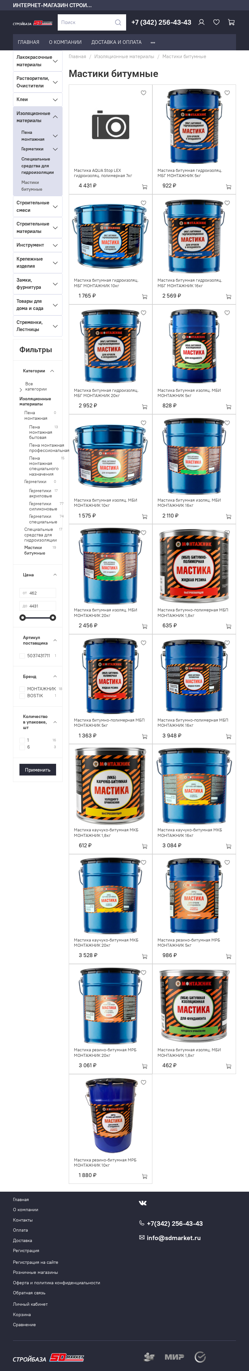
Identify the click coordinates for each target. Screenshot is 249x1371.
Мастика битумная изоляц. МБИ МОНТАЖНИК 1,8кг (189, 1052)
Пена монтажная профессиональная (49, 448)
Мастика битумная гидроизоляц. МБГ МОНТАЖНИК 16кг (190, 282)
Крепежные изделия (30, 262)
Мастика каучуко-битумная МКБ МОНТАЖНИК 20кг (106, 942)
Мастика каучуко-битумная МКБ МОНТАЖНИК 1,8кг (106, 832)
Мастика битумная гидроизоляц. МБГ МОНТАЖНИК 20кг (106, 393)
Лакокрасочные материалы (33, 61)
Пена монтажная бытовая (40, 432)
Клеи (22, 99)
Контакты (23, 1220)
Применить (38, 770)
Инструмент (30, 245)
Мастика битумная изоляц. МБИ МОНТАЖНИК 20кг (105, 612)
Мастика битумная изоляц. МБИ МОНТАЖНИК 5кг (189, 393)
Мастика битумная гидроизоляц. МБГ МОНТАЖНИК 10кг (106, 282)
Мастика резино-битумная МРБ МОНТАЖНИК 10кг (105, 1162)
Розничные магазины (35, 1272)
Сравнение (24, 1324)
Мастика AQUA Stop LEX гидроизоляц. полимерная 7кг (103, 173)
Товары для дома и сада (30, 305)
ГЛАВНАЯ (28, 42)
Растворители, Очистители (33, 82)
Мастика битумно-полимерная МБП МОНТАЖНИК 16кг (193, 722)
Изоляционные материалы (124, 56)
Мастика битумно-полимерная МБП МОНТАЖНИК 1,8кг (193, 612)
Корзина (22, 1314)
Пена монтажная (32, 135)
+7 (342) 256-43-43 (161, 22)
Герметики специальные (43, 519)
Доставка (22, 1240)
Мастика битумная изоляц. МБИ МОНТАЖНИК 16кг (189, 502)
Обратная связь (29, 1293)
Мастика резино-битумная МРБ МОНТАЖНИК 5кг (189, 942)
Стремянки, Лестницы (30, 326)
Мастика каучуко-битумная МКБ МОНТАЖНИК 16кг (190, 832)
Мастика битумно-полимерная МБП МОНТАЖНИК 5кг (109, 722)
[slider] (23, 617)
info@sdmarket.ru (173, 1238)
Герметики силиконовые (43, 506)
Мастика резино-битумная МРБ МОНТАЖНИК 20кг (105, 1052)
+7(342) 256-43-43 (174, 1223)
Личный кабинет (30, 1304)
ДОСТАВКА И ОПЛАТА (116, 42)
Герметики (32, 149)
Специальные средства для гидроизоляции (37, 165)
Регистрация (26, 1250)
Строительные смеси (33, 206)
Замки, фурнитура (29, 283)
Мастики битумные (31, 185)
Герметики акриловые (40, 493)
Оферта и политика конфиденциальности (56, 1283)
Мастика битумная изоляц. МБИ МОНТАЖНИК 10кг (105, 502)
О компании (25, 1209)
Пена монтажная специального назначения (44, 466)
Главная (77, 56)
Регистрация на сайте (35, 1262)
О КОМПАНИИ (65, 42)
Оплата (20, 1230)
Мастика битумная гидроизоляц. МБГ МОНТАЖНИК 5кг (190, 173)
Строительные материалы (33, 227)
